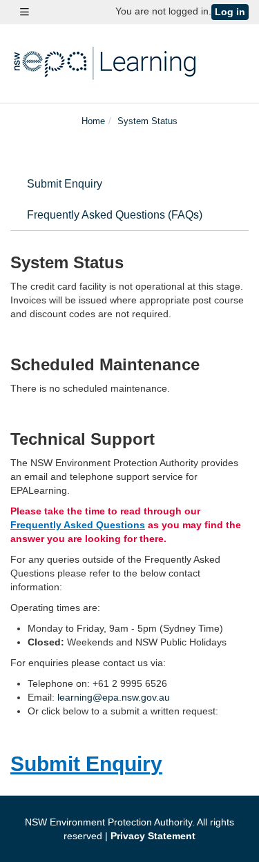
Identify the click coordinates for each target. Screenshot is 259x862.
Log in (230, 11)
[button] (24, 12)
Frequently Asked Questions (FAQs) (114, 215)
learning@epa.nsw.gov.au (113, 697)
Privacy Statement (153, 835)
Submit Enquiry (64, 184)
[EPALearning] (106, 62)
